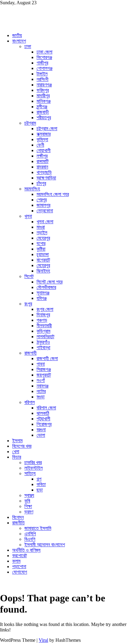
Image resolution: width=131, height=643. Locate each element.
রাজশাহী (30, 353)
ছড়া (40, 489)
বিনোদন (18, 517)
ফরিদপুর (43, 90)
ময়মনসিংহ (32, 188)
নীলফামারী (44, 325)
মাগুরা (41, 227)
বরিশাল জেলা (46, 407)
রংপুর (28, 303)
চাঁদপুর (41, 183)
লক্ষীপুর (42, 155)
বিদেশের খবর (21, 446)
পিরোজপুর (44, 424)
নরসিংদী (42, 79)
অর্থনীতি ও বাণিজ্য (26, 550)
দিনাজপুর (43, 314)
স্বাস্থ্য (29, 495)
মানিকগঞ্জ (44, 101)
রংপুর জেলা (45, 309)
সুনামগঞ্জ (43, 292)
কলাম (16, 561)
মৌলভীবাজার (46, 287)
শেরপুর (42, 199)
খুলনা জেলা (45, 221)
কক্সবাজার (44, 134)
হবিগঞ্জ (42, 298)
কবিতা (41, 484)
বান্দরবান (42, 166)
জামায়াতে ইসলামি (37, 528)
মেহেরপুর (43, 238)
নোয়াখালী (44, 150)
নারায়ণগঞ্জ (44, 84)
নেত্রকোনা (45, 210)
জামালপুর (43, 205)
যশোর (41, 243)
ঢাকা (27, 46)
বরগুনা (41, 429)
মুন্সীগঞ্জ (42, 106)
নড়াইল (42, 232)
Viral (43, 640)
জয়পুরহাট (44, 374)
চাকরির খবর (33, 462)
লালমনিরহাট (45, 336)
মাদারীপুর (43, 95)
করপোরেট (19, 555)
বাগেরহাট (43, 259)
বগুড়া (40, 396)
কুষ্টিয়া (41, 249)
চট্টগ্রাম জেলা (47, 128)
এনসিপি (30, 533)
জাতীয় (17, 35)
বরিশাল (29, 402)
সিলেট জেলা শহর (49, 281)
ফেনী (40, 145)
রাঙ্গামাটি (42, 161)
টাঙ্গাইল (42, 73)
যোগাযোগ (19, 572)
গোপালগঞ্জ (44, 68)
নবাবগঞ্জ (42, 385)
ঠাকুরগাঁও (43, 342)
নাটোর (41, 391)
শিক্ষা (28, 506)
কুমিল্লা (42, 139)
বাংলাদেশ (19, 40)
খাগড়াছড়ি (44, 172)
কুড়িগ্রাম (43, 331)
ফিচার (16, 457)
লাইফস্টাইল (33, 468)
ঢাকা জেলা (44, 51)
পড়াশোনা (19, 566)
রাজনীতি (18, 522)
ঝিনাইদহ (43, 270)
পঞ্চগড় (42, 320)
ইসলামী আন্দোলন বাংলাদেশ (44, 544)
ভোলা (41, 435)
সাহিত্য (30, 473)
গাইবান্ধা (43, 347)
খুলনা (28, 216)
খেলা (15, 451)
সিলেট (29, 276)
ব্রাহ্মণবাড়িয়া (46, 177)
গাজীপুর (42, 62)
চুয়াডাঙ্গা (43, 254)
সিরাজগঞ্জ (44, 369)
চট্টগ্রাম (30, 123)
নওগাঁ (41, 380)
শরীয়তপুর (44, 117)
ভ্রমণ (28, 511)
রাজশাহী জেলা (47, 358)
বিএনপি (29, 539)
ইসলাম (17, 440)
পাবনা (41, 364)
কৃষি (27, 500)
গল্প (39, 478)
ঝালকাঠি (43, 413)
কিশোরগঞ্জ (44, 57)
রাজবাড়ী (43, 112)
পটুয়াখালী (43, 418)
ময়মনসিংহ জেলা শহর (53, 194)
